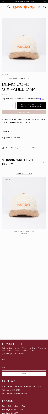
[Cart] (44, 7)
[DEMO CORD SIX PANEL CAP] (24, 203)
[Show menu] (3, 7)
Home (4, 79)
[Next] (45, 1)
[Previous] (3, 1)
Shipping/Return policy (17, 162)
